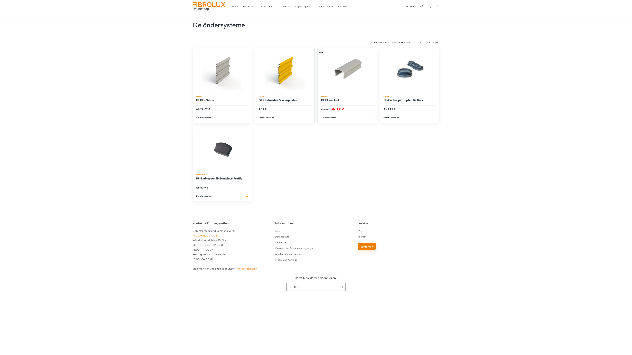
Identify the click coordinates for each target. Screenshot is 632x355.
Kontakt (362, 236)
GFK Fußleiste (205, 100)
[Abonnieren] (341, 287)
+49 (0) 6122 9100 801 (207, 235)
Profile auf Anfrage (286, 259)
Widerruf (367, 246)
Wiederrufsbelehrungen (288, 254)
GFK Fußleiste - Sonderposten (278, 100)
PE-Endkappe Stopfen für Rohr (403, 100)
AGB (277, 230)
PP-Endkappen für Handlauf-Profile (219, 178)
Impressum (281, 242)
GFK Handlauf (330, 100)
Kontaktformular (246, 268)
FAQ (360, 230)
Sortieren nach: (378, 42)
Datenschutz (282, 236)
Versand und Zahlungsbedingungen (294, 248)
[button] (249, 6)
